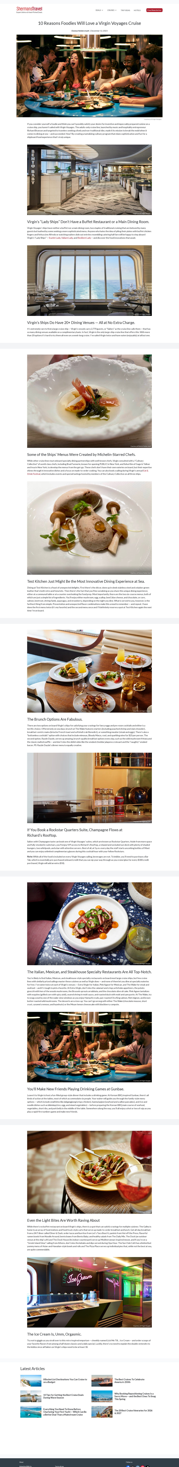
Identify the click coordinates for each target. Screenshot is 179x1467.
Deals (98, 10)
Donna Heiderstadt (80, 31)
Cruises (110, 10)
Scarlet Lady (55, 237)
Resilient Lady (84, 237)
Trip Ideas (125, 10)
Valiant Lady (67, 237)
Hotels (137, 10)
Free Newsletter (154, 10)
